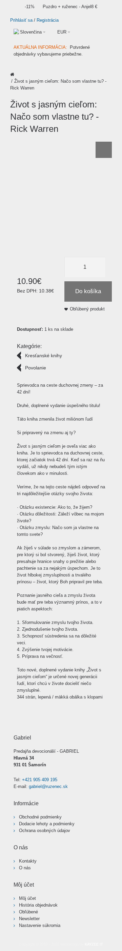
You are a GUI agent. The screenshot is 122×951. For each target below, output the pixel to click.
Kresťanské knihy (43, 355)
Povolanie (35, 367)
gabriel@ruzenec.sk (48, 786)
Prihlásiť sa (21, 20)
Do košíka (88, 291)
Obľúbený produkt (87, 308)
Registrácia (48, 20)
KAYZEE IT (94, 944)
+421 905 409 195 (39, 779)
